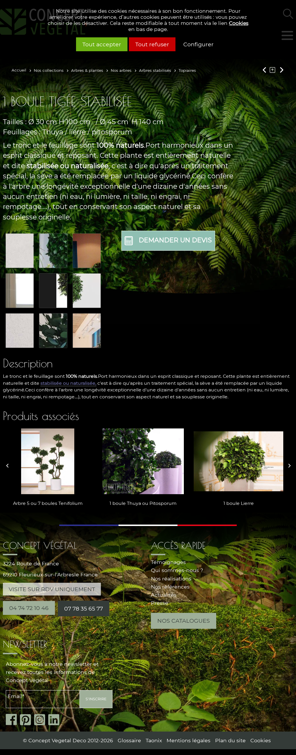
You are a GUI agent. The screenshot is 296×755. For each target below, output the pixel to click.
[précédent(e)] (266, 70)
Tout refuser (152, 44)
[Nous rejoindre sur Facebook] (13, 720)
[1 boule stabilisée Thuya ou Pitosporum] (143, 461)
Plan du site (230, 740)
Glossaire (129, 740)
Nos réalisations (171, 579)
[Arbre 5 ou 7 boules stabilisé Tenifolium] (47, 461)
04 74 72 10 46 (29, 607)
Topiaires (187, 70)
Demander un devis (175, 240)
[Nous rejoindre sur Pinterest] (27, 720)
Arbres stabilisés (155, 70)
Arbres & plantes (87, 70)
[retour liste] (274, 70)
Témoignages (168, 562)
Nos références (170, 587)
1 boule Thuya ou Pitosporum (143, 503)
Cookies (238, 23)
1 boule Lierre (238, 503)
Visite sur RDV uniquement (52, 589)
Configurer (198, 44)
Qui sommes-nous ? (177, 570)
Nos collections (49, 70)
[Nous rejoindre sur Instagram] (41, 720)
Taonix (154, 740)
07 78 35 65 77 (83, 608)
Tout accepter (101, 44)
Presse (159, 603)
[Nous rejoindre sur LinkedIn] (55, 720)
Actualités (164, 595)
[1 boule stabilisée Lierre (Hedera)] (238, 461)
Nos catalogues (183, 620)
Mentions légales (188, 740)
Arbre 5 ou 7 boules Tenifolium (48, 503)
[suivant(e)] (281, 70)
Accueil (19, 70)
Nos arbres (121, 70)
